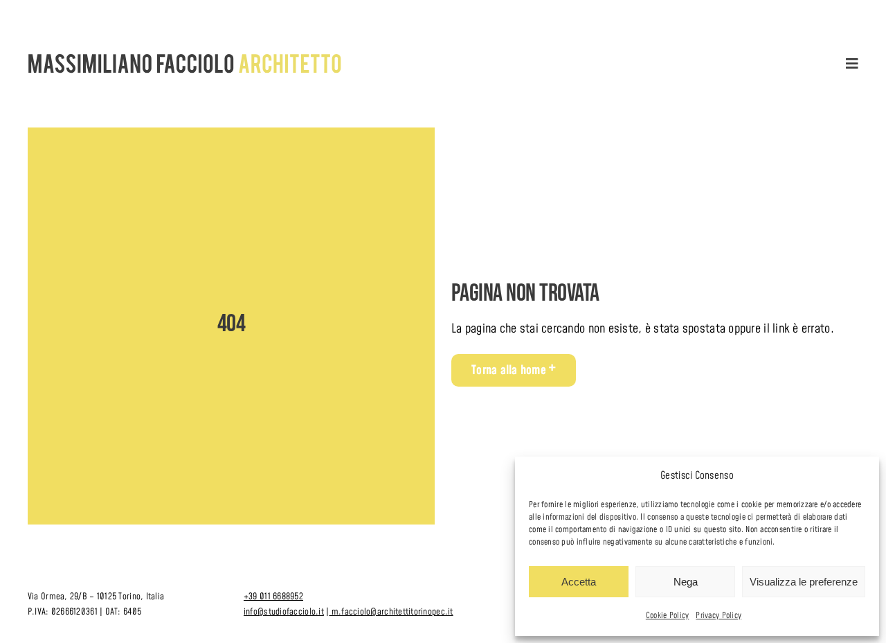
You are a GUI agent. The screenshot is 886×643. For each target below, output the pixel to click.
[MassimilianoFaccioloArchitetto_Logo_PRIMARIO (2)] (185, 60)
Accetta (578, 582)
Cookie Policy (667, 616)
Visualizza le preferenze (804, 582)
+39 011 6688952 (273, 596)
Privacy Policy (718, 616)
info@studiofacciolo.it (284, 612)
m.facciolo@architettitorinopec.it (391, 612)
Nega (685, 582)
